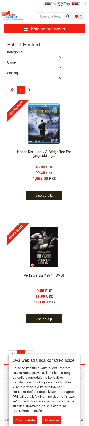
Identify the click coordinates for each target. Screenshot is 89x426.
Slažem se (51, 420)
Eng (67, 3)
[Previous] (12, 90)
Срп (81, 3)
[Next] (29, 90)
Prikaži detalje (24, 420)
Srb (53, 3)
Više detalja (44, 195)
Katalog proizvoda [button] (48, 28)
